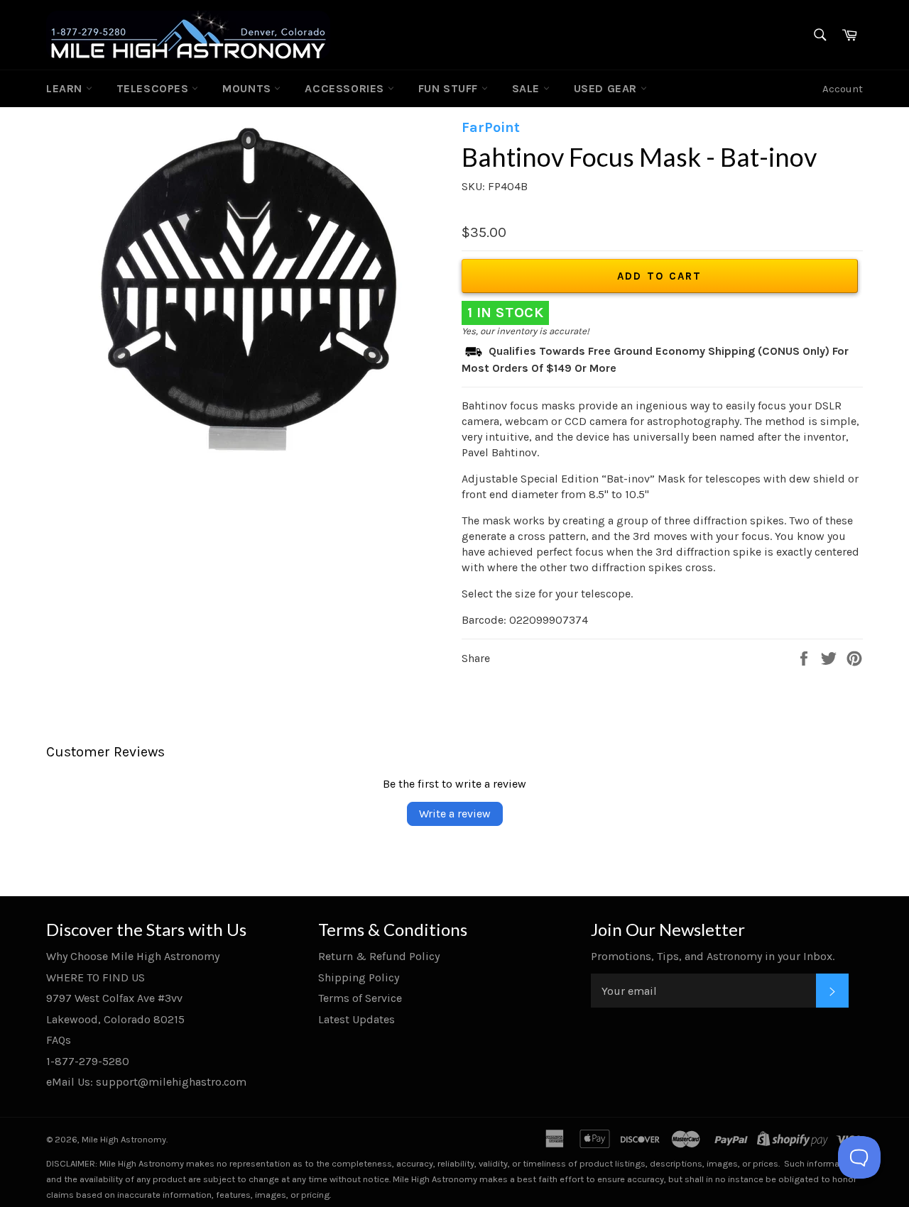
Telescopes (154, 88)
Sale (527, 88)
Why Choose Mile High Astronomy (132, 956)
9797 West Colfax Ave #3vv (114, 998)
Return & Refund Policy (379, 956)
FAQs (58, 1040)
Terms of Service (360, 998)
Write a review (455, 813)
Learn (66, 88)
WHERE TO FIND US (95, 977)
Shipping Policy (358, 977)
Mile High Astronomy (124, 1139)
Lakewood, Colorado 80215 (115, 1019)
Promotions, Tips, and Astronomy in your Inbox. (712, 956)
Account (842, 88)
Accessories (346, 88)
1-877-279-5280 (87, 1061)
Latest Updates (356, 1019)
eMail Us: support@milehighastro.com (146, 1081)
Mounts (248, 88)
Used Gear (607, 88)
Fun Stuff (449, 88)
